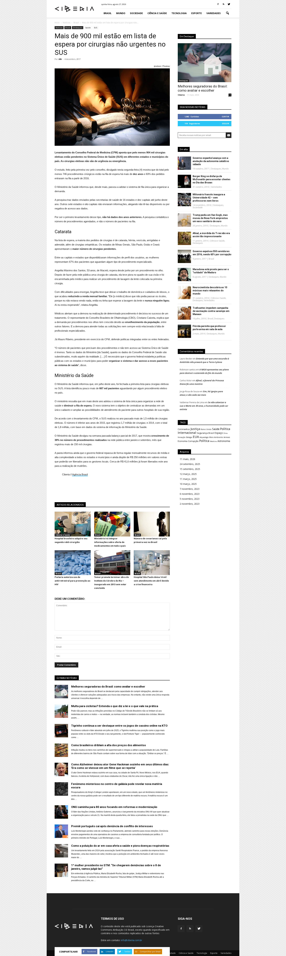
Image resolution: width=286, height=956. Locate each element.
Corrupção (193, 441)
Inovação (182, 437)
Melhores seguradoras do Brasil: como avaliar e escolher (202, 88)
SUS (95, 27)
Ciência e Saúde (157, 13)
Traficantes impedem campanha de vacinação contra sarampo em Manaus (211, 311)
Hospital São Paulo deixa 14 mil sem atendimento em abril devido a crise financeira (151, 581)
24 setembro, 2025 (190, 464)
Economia (182, 441)
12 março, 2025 (188, 474)
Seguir (225, 123)
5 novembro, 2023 (189, 498)
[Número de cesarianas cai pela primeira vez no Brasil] (152, 535)
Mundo (120, 13)
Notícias (59, 27)
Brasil (108, 13)
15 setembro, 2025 (190, 469)
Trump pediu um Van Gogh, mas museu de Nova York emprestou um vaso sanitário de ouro (210, 218)
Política (204, 441)
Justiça (195, 429)
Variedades (213, 13)
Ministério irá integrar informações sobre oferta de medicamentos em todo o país (110, 542)
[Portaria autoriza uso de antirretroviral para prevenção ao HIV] (73, 574)
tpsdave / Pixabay (162, 66)
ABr (60, 59)
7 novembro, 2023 (189, 488)
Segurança (202, 432)
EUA (196, 437)
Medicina (213, 441)
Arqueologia (204, 437)
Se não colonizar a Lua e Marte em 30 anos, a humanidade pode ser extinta (204, 406)
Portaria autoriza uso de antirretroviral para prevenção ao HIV (72, 581)
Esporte (196, 13)
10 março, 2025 (188, 483)
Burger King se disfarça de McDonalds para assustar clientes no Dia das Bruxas (211, 179)
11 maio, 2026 (187, 459)
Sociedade (136, 13)
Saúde (88, 27)
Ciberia (181, 95)
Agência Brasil (80, 474)
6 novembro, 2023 (189, 493)
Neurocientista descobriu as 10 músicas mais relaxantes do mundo (210, 290)
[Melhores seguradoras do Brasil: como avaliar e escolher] (204, 62)
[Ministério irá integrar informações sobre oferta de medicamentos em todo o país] (112, 535)
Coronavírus (184, 429)
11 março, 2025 (188, 478)
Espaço (219, 432)
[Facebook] (217, 4)
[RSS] (223, 4)
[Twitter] (228, 4)
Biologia (189, 437)
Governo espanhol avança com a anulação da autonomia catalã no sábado (211, 161)
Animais (227, 437)
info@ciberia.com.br (131, 940)
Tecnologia (179, 13)
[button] (227, 13)
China (225, 433)
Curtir (225, 116)
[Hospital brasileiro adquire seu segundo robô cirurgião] (73, 535)
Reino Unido (206, 429)
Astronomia (223, 441)
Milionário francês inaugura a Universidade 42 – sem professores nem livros (209, 197)
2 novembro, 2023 (189, 503)
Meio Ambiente (216, 437)
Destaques (77, 27)
